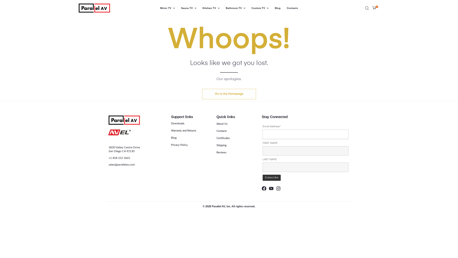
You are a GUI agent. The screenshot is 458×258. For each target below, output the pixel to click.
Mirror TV (165, 8)
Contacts (292, 8)
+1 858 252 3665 (119, 158)
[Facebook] (264, 188)
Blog (278, 8)
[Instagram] (278, 188)
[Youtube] (271, 188)
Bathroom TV (234, 8)
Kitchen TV (209, 8)
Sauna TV (187, 8)
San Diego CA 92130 (122, 151)
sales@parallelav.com (122, 164)
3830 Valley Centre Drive (124, 147)
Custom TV (258, 8)
